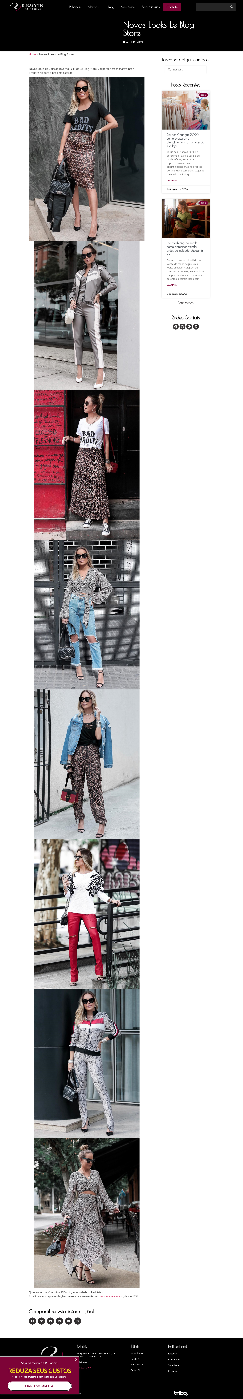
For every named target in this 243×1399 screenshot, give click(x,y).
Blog (111, 7)
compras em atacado (110, 1296)
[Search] (231, 7)
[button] (186, 303)
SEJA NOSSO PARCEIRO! (40, 1386)
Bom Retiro (128, 7)
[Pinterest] (189, 327)
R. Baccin (75, 7)
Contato (172, 7)
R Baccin (172, 1353)
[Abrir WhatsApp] (235, 1391)
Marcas (93, 7)
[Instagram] (182, 327)
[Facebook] (176, 327)
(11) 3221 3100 (84, 1367)
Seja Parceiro (151, 7)
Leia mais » (172, 180)
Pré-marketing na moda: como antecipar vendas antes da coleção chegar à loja (185, 248)
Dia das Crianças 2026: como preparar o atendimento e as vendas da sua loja (185, 140)
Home (32, 54)
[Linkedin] (196, 327)
